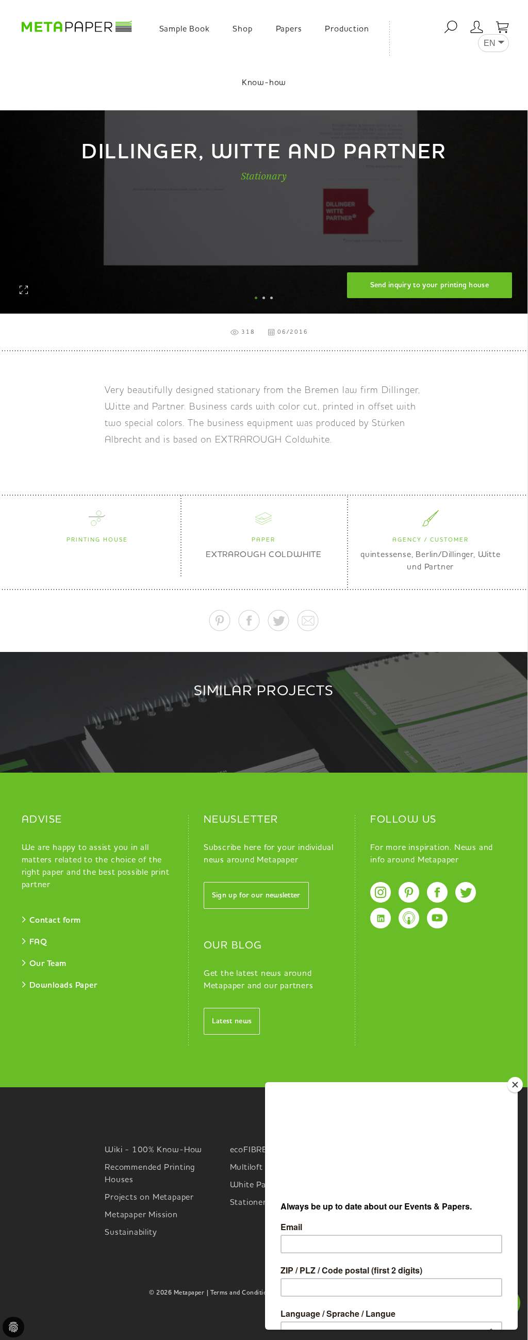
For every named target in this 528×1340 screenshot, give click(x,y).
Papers (289, 29)
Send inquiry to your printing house (429, 285)
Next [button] (512, 171)
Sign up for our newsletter (256, 895)
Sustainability (131, 1233)
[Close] (515, 1084)
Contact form (55, 921)
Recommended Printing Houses (150, 1174)
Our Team (48, 964)
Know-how (264, 83)
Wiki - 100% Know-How (153, 1150)
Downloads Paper (63, 986)
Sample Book (184, 29)
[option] (263, 185)
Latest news (232, 1021)
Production (347, 29)
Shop (242, 29)
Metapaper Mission (141, 1215)
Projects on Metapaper (149, 1198)
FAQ (38, 942)
